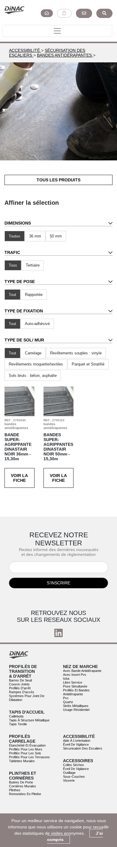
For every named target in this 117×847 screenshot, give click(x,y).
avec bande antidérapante (82, 671)
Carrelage (33, 353)
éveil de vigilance (76, 744)
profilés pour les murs (25, 749)
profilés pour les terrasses (29, 757)
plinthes (14, 790)
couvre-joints (19, 684)
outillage (69, 772)
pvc (66, 698)
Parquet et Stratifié (88, 364)
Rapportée (34, 294)
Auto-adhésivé (37, 323)
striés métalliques (75, 706)
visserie (69, 780)
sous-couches (74, 776)
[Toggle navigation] (57, 31)
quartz (68, 702)
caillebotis (16, 716)
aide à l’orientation (76, 740)
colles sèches (73, 765)
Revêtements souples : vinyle (76, 353)
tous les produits (58, 179)
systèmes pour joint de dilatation (26, 698)
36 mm (35, 236)
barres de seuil (20, 680)
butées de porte (21, 782)
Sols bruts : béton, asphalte (33, 375)
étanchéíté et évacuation (27, 745)
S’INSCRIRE (58, 582)
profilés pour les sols (25, 753)
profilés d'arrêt (20, 688)
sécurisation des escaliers (82, 748)
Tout (12, 294)
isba (66, 678)
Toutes (14, 236)
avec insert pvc (74, 674)
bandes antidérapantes (65, 55)
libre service (72, 682)
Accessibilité (25, 50)
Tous (13, 265)
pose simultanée (75, 686)
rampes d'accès (21, 692)
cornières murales (22, 786)
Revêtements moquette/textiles (36, 364)
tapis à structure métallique (29, 720)
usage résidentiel (76, 709)
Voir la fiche (19, 478)
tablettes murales (22, 761)
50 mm (56, 236)
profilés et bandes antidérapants (76, 692)
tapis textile (18, 724)
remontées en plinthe (25, 794)
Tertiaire (33, 265)
